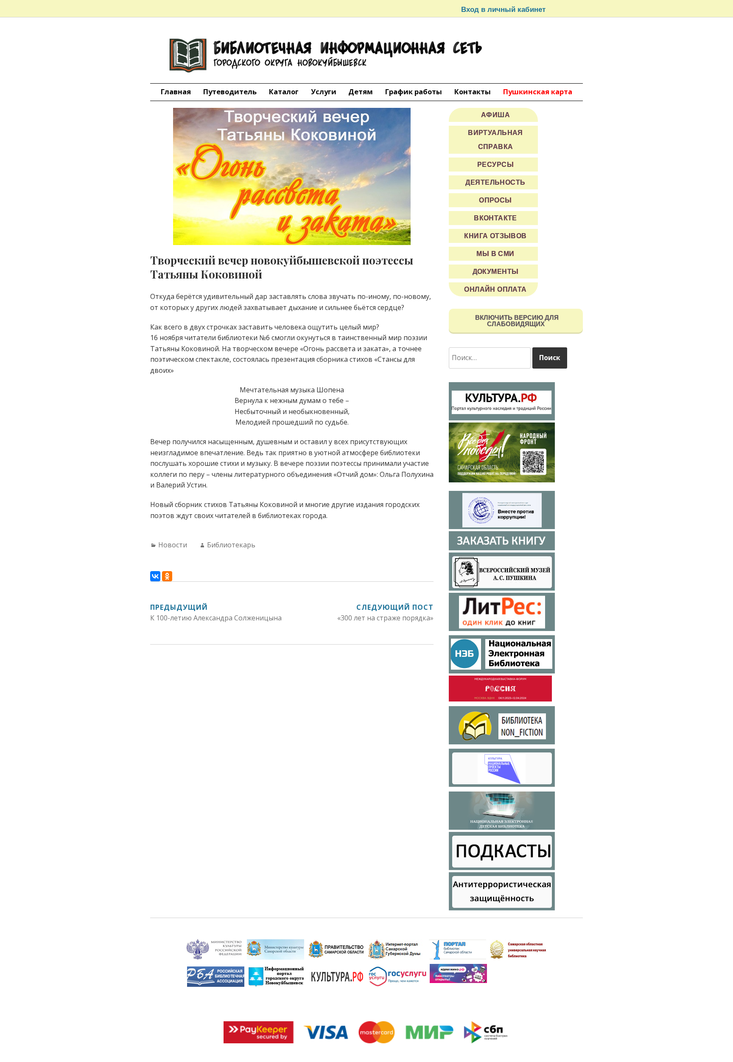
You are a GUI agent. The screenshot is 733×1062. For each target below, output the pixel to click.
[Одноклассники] (167, 576)
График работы (413, 91)
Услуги (323, 91)
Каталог (284, 91)
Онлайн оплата (495, 289)
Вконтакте (495, 218)
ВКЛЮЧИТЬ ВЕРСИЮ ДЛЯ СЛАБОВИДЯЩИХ (516, 320)
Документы (496, 271)
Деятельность (495, 182)
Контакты (472, 91)
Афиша (495, 114)
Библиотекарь (231, 544)
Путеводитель (230, 91)
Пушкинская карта (537, 91)
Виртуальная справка (495, 139)
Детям (360, 91)
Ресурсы (495, 164)
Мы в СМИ (495, 253)
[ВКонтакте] (155, 576)
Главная (176, 91)
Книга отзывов (495, 235)
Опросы (495, 200)
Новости (172, 544)
